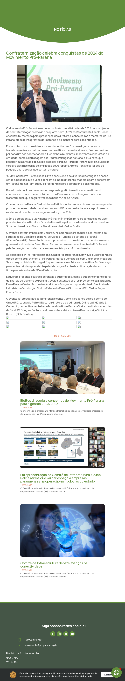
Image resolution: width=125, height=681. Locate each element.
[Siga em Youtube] (72, 633)
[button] (116, 672)
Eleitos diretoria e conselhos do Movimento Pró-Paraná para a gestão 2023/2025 (62, 402)
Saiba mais (86, 676)
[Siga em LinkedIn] (65, 633)
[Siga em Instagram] (59, 633)
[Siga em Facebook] (52, 633)
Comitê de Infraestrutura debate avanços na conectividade (54, 565)
